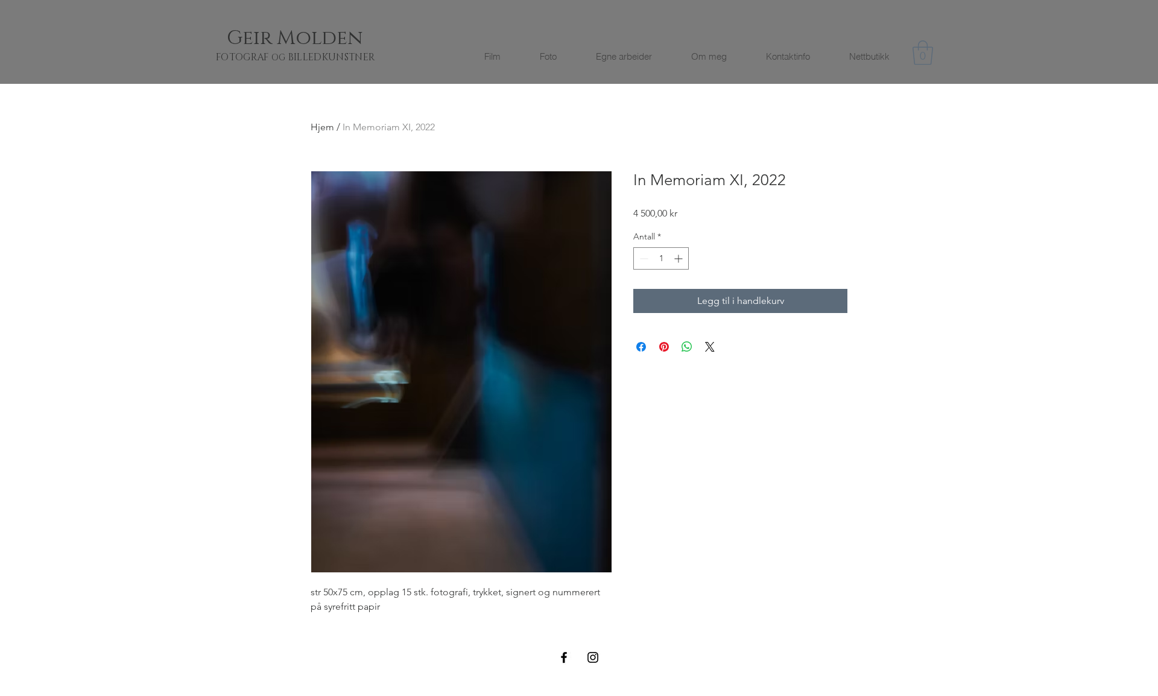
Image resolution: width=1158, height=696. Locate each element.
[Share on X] (710, 347)
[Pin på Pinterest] (664, 347)
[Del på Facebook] (641, 347)
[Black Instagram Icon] (593, 657)
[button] (923, 52)
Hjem (322, 127)
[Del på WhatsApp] (687, 347)
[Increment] (679, 258)
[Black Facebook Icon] (564, 657)
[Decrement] (642, 258)
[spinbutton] (661, 258)
